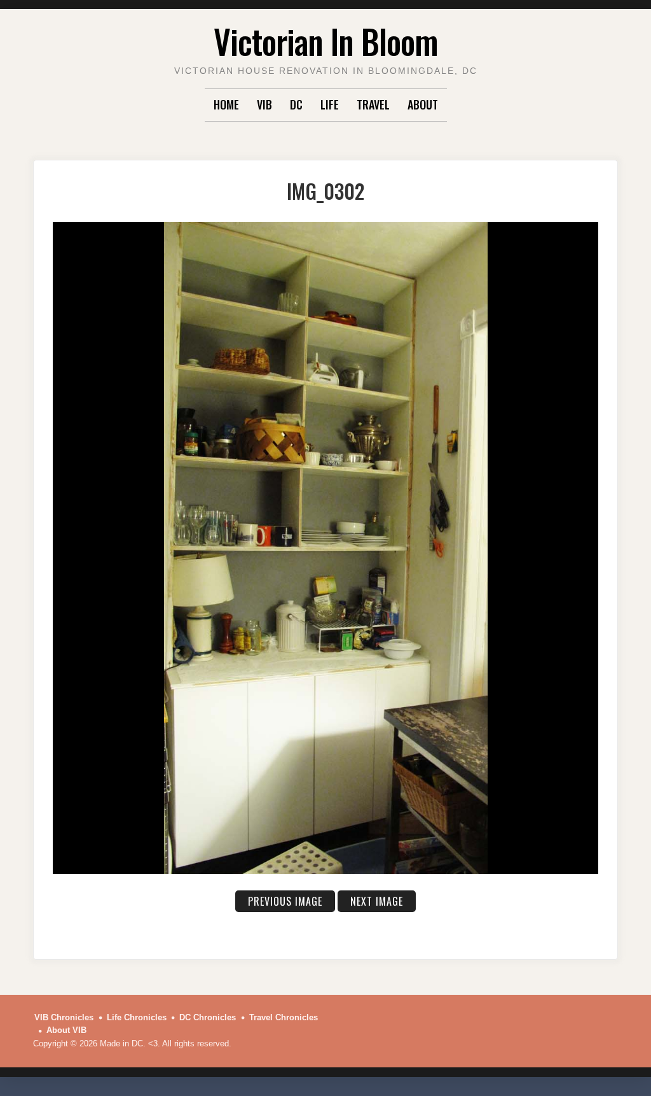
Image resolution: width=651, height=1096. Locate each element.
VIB (264, 104)
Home (226, 104)
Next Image (376, 901)
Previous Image (285, 901)
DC (296, 104)
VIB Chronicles (63, 1017)
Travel (373, 104)
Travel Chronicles (283, 1017)
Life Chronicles (137, 1017)
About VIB (66, 1030)
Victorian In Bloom (326, 41)
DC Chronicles (207, 1017)
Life (329, 104)
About (423, 104)
